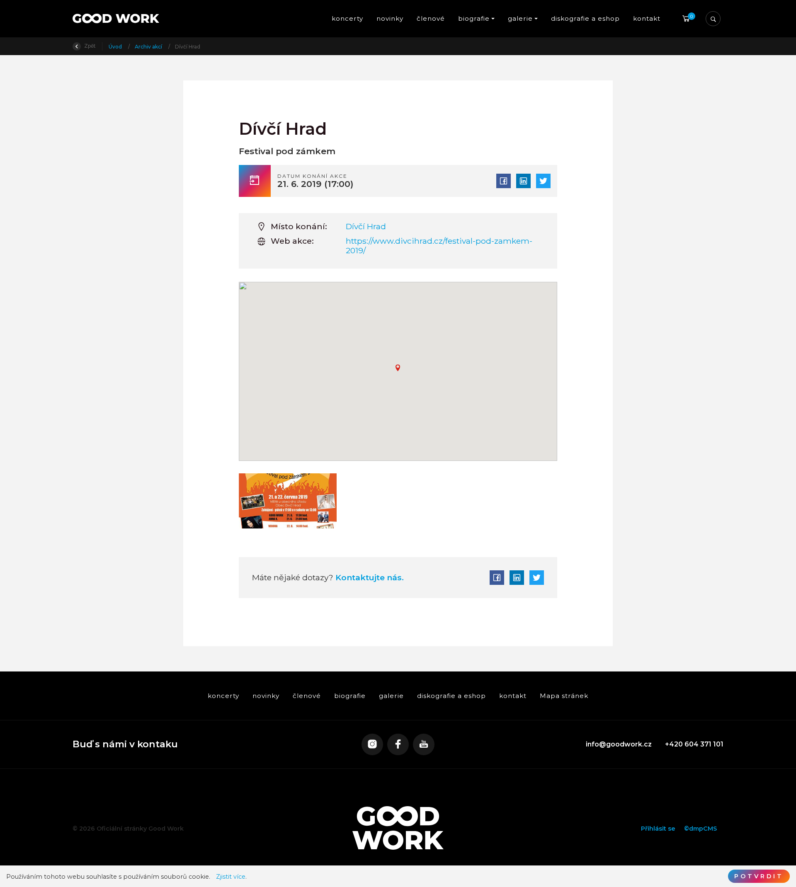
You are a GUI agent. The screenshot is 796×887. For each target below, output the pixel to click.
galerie (391, 696)
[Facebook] (398, 744)
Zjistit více (230, 876)
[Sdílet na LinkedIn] (523, 181)
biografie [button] (474, 18)
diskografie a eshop (585, 18)
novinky (389, 18)
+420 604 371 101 (694, 744)
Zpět (89, 46)
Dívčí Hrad (366, 226)
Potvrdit (759, 876)
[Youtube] (423, 744)
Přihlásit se (658, 828)
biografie (350, 696)
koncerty (347, 18)
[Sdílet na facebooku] (503, 181)
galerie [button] (520, 18)
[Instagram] (372, 744)
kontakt (646, 18)
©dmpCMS (700, 828)
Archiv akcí (149, 47)
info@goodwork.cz (619, 744)
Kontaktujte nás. (368, 577)
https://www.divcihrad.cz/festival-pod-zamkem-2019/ (439, 245)
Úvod (116, 47)
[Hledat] (713, 18)
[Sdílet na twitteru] (543, 181)
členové (431, 18)
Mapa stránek (564, 696)
